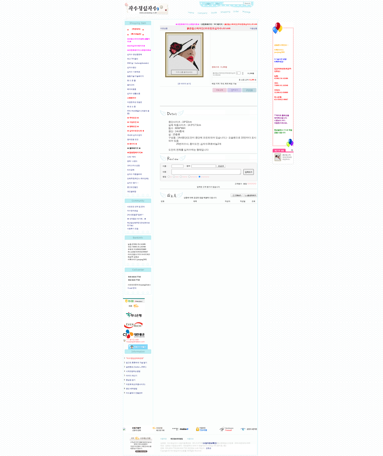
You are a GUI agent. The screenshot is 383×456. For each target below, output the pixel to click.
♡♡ (177, 177)
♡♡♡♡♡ (205, 177)
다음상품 (253, 28)
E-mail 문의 (132, 288)
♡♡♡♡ (194, 177)
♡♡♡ (184, 177)
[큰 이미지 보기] (184, 84)
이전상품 (164, 28)
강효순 (208, 448)
